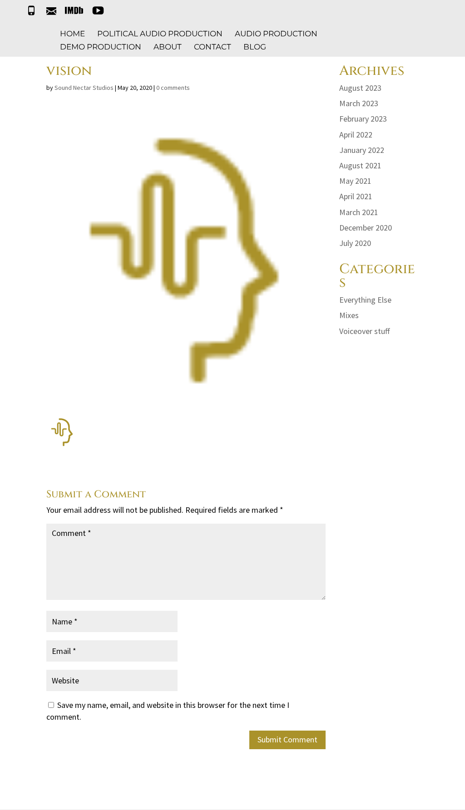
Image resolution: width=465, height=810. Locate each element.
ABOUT (167, 47)
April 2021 (355, 196)
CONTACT (212, 47)
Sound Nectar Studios (84, 87)
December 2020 (365, 227)
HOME (72, 34)
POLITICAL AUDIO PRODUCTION (160, 34)
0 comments (173, 87)
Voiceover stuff (364, 331)
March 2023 (358, 103)
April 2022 (355, 134)
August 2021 (360, 165)
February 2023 (363, 118)
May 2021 (355, 181)
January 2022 (361, 150)
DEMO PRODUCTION (100, 47)
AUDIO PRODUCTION (276, 34)
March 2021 (358, 212)
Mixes (349, 315)
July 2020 (355, 243)
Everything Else (365, 300)
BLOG (254, 47)
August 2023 (360, 88)
